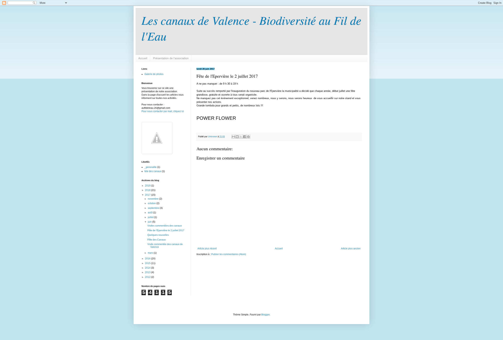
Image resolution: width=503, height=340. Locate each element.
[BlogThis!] (237, 137)
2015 (148, 263)
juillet (151, 217)
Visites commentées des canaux (164, 225)
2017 (148, 194)
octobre (152, 203)
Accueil (142, 58)
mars (151, 253)
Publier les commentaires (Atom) (228, 254)
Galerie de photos (153, 74)
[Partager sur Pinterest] (248, 137)
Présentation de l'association (171, 58)
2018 (148, 190)
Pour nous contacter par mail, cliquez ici (162, 111)
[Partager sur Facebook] (245, 137)
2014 (148, 267)
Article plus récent (207, 248)
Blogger (265, 314)
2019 (148, 185)
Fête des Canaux (156, 239)
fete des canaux (152, 171)
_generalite (150, 167)
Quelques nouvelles (158, 235)
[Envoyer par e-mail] (233, 137)
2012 (148, 277)
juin (150, 221)
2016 (148, 258)
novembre (153, 198)
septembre (154, 208)
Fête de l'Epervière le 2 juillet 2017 (165, 230)
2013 (148, 272)
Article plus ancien (351, 248)
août (150, 212)
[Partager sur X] (241, 137)
